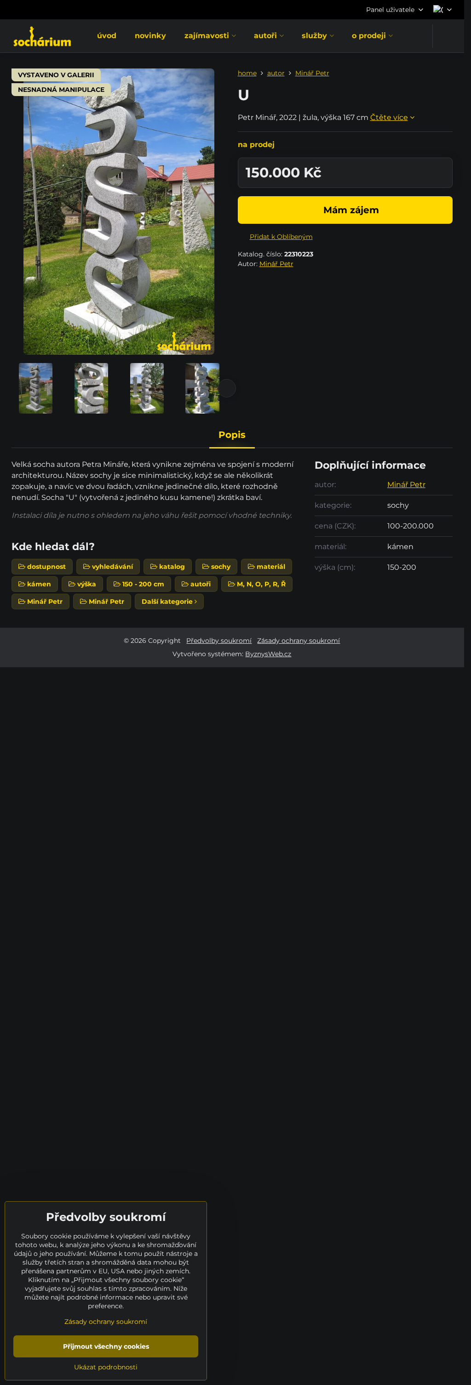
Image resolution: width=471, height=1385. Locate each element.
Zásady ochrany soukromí (298, 640)
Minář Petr (276, 264)
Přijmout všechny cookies (106, 1346)
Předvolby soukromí (219, 640)
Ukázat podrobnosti (106, 1367)
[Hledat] (445, 36)
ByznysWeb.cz (268, 654)
